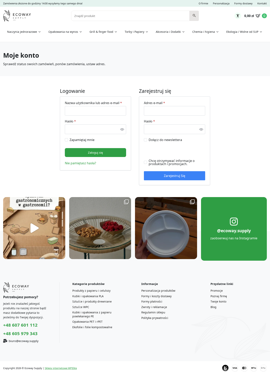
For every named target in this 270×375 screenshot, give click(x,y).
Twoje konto (218, 301)
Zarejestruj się (174, 176)
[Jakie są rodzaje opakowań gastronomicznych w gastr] (34, 228)
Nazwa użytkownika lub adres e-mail (95, 102)
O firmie (203, 3)
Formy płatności (151, 301)
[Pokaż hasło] (122, 129)
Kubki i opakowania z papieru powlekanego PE (91, 314)
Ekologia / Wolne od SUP (242, 32)
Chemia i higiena (203, 32)
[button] (194, 16)
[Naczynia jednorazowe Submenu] (40, 31)
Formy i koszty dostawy (156, 296)
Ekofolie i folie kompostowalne (92, 327)
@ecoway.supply (234, 230)
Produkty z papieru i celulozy (91, 290)
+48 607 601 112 (20, 325)
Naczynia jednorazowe (22, 32)
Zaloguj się (95, 152)
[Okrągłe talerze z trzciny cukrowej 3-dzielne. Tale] (166, 228)
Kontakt (262, 3)
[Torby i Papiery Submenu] (148, 31)
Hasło (79, 121)
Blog (213, 307)
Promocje (217, 290)
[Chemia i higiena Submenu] (218, 31)
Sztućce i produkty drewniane (92, 301)
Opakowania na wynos (63, 32)
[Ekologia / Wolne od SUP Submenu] (262, 31)
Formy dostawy (243, 3)
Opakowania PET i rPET (87, 321)
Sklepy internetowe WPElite (61, 368)
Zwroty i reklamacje (154, 307)
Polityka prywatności (154, 318)
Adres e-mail (163, 102)
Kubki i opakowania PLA (88, 296)
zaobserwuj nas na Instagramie (233, 238)
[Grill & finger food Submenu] (117, 31)
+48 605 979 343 (20, 333)
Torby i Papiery (134, 32)
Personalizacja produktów (158, 290)
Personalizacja (221, 3)
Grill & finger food (101, 32)
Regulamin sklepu (153, 312)
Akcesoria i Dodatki (168, 32)
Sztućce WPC (80, 307)
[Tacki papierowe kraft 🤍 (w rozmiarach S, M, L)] (100, 228)
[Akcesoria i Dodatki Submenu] (184, 31)
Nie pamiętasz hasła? (80, 163)
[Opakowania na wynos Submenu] (82, 31)
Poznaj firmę (219, 296)
